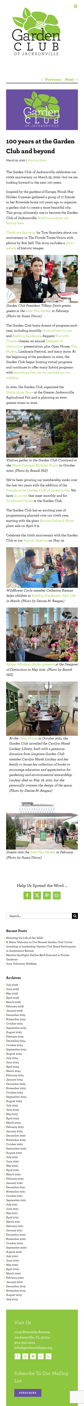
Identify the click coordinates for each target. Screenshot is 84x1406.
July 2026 (12, 985)
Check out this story (21, 232)
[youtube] (33, 1356)
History (33, 160)
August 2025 (14, 1032)
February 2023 (15, 1127)
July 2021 (12, 1204)
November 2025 (16, 1019)
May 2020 (12, 1265)
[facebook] (17, 1356)
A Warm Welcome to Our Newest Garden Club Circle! (39, 942)
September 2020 (16, 1247)
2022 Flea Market (38, 310)
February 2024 (15, 1075)
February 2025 (15, 1036)
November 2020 (16, 1239)
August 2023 (14, 1101)
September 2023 (16, 1097)
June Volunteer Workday (21, 963)
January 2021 (14, 1230)
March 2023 (13, 1122)
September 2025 (16, 1028)
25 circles (21, 495)
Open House (28, 738)
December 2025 (15, 1015)
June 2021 (12, 1209)
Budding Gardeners (26, 336)
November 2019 (15, 1290)
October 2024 (14, 1045)
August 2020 (14, 1252)
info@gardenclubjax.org (33, 1347)
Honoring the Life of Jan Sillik (24, 938)
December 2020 (16, 1234)
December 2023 (15, 1084)
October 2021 (14, 1196)
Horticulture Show (19, 392)
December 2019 (15, 1286)
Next (69, 79)
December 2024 (15, 1041)
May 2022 (12, 1165)
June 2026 (12, 989)
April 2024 (12, 1066)
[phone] (48, 1356)
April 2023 (12, 1118)
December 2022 (15, 1135)
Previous (53, 79)
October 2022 (14, 1144)
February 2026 (15, 1006)
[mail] (41, 1356)
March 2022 (13, 1174)
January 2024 (14, 1079)
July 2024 (12, 1058)
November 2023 (16, 1088)
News (42, 160)
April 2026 (12, 997)
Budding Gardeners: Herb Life (53, 595)
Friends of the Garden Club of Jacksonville (37, 490)
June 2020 (12, 1260)
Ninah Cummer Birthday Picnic (35, 465)
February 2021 (14, 1226)
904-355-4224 (24, 1342)
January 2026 (14, 1010)
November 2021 (15, 1191)
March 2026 (13, 1002)
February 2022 (15, 1178)
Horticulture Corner (57, 330)
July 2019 (12, 1299)
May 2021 (12, 1213)
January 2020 (14, 1282)
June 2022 (12, 1161)
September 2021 (16, 1200)
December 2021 (15, 1187)
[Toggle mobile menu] (76, 6)
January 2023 (14, 1131)
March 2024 (13, 1071)
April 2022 (12, 1170)
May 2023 (12, 1114)
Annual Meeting (35, 540)
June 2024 (12, 1062)
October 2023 (14, 1092)
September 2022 (16, 1148)
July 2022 (12, 1157)
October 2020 (14, 1243)
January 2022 (14, 1183)
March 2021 (13, 1221)
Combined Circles (19, 500)
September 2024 (16, 1049)
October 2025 (14, 1023)
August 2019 (14, 1295)
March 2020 (13, 1273)
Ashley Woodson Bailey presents (30, 664)
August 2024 (14, 1053)
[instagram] (25, 1356)
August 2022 (14, 1153)
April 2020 (12, 1269)
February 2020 (15, 1277)
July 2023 (12, 1105)
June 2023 (12, 1109)
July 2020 (12, 1256)
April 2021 (12, 1217)
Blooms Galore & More (56, 520)
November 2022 (16, 1140)
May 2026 (12, 993)
